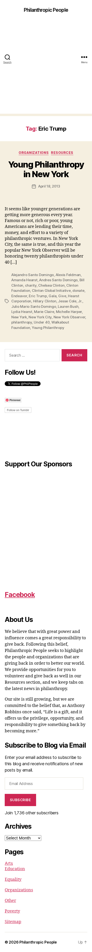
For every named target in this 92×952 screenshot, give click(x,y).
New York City (40, 317)
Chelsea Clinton (51, 285)
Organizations (34, 153)
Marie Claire (44, 311)
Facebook (20, 595)
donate (78, 290)
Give (62, 296)
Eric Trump (38, 296)
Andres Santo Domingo (58, 280)
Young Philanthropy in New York (46, 169)
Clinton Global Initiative (51, 290)
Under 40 (42, 322)
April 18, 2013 (49, 186)
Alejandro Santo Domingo (32, 275)
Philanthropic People (46, 10)
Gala (52, 296)
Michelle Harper (69, 311)
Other (10, 900)
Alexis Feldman (68, 275)
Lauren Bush (68, 306)
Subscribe (20, 800)
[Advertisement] (46, 68)
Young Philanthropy (48, 327)
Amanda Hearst (24, 280)
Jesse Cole (67, 301)
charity (31, 285)
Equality (13, 879)
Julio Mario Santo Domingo (33, 306)
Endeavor (19, 296)
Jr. (80, 301)
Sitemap (13, 922)
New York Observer (69, 317)
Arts (9, 863)
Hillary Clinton (44, 301)
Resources (62, 153)
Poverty (12, 911)
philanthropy (21, 322)
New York (19, 317)
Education (15, 869)
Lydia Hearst (21, 311)
